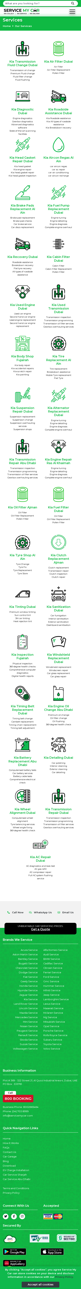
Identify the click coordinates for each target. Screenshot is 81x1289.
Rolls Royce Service (55, 1035)
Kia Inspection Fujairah (22, 656)
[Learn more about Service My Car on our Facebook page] (14, 1216)
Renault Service (28, 1035)
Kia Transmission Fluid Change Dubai (22, 63)
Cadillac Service (53, 963)
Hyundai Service (28, 990)
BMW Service (51, 959)
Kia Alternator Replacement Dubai (58, 411)
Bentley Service (28, 959)
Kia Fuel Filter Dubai (58, 509)
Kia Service (31, 999)
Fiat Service (30, 977)
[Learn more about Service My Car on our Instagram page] (22, 1216)
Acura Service (29, 950)
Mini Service (30, 1021)
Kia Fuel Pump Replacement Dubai (59, 209)
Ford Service (51, 977)
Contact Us (9, 1152)
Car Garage (10, 1156)
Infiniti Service (51, 990)
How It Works (11, 1143)
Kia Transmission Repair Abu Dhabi (22, 461)
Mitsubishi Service (54, 1021)
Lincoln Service (28, 1008)
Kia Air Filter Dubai (58, 61)
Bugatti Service (28, 963)
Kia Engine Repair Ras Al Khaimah (58, 461)
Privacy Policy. (64, 1277)
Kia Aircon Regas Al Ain (58, 159)
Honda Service (28, 986)
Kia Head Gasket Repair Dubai (22, 159)
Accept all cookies (40, 1284)
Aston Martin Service (25, 954)
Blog (6, 1161)
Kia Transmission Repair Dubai (58, 811)
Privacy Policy (11, 1192)
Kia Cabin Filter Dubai (58, 258)
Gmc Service (51, 981)
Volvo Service (51, 1048)
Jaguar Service (28, 994)
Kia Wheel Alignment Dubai (22, 811)
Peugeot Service (27, 1030)
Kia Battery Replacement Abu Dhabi (22, 761)
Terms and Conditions (16, 1188)
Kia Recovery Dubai (23, 257)
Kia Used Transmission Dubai (58, 308)
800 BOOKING (18, 1098)
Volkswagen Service (25, 1048)
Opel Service (51, 1026)
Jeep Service (51, 994)
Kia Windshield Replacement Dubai (58, 658)
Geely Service (29, 981)
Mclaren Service (53, 1012)
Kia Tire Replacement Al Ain (58, 360)
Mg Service (50, 1017)
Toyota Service (52, 1044)
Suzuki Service (29, 1044)
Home (7, 26)
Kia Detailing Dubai (58, 757)
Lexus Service (51, 1003)
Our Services (23, 26)
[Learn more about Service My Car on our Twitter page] (5, 1216)
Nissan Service (29, 1026)
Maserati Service (53, 1008)
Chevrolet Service (27, 968)
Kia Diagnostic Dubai (22, 111)
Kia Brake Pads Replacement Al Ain (22, 209)
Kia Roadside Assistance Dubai (58, 111)
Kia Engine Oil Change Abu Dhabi (58, 708)
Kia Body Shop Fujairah (22, 358)
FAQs (6, 1147)
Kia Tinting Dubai (22, 607)
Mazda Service (29, 1012)
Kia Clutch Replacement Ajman (58, 558)
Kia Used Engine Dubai (22, 306)
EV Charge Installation (16, 1170)
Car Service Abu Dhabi (16, 1179)
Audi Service (51, 954)
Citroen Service (52, 968)
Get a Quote (40, 929)
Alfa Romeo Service (55, 950)
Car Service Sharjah (15, 1174)
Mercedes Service (26, 1017)
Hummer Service (53, 986)
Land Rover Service (26, 1003)
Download (9, 1165)
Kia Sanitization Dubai (58, 608)
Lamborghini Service (56, 999)
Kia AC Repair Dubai (40, 858)
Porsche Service (53, 1030)
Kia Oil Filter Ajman (22, 507)
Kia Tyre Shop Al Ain (22, 557)
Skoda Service (29, 1039)
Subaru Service (52, 1039)
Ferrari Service (52, 972)
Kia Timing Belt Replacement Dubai (22, 710)
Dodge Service (28, 972)
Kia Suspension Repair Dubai (22, 409)
